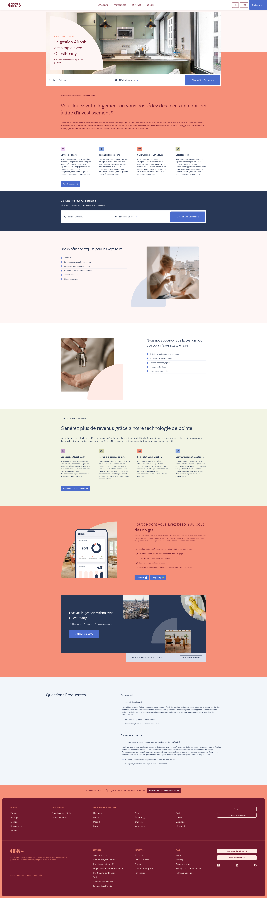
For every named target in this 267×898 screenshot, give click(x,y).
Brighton (139, 822)
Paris (137, 813)
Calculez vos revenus (103, 881)
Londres (179, 817)
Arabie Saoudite (59, 817)
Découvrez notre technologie (73, 488)
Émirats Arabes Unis (61, 813)
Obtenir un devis (68, 184)
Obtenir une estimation (203, 80)
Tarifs (95, 877)
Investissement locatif (103, 864)
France (13, 813)
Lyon (95, 826)
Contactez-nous (258, 5)
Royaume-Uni (16, 826)
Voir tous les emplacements (191, 657)
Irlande (13, 830)
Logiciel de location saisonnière (108, 868)
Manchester (140, 826)
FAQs (178, 855)
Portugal (14, 817)
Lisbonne (97, 813)
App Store (140, 578)
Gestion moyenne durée (104, 859)
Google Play (156, 578)
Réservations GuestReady (235, 851)
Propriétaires (120, 5)
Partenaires (140, 873)
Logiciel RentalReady (235, 857)
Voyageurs (103, 5)
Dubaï (96, 817)
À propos (139, 855)
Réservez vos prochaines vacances (162, 790)
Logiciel (150, 5)
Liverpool (180, 826)
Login (244, 5)
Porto (178, 813)
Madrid (96, 822)
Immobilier (136, 5)
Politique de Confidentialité (189, 868)
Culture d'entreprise (144, 868)
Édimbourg (140, 817)
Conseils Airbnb (142, 859)
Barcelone (180, 822)
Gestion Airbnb (100, 855)
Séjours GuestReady (102, 886)
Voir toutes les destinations (237, 815)
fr (235, 5)
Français (237, 809)
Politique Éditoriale (185, 873)
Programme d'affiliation (104, 873)
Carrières (139, 864)
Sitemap (180, 859)
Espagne (14, 822)
